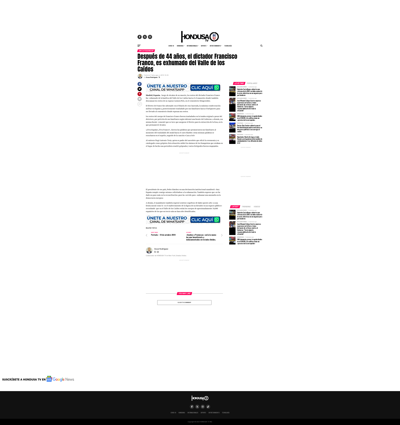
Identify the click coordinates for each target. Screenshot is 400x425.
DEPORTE (203, 46)
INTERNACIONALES (192, 46)
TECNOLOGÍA (228, 46)
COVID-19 (171, 46)
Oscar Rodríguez (152, 77)
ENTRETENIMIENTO (215, 46)
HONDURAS (180, 46)
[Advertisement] (200, 14)
